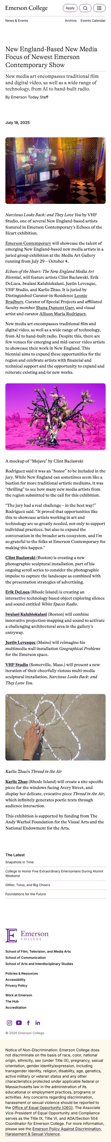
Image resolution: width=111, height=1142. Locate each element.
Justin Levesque (20, 642)
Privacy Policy (16, 985)
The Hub (12, 1001)
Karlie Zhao (16, 781)
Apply (70, 8)
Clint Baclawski (20, 557)
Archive (71, 21)
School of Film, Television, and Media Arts (38, 951)
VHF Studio (16, 664)
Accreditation (15, 1007)
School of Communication (25, 958)
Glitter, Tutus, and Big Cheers (27, 885)
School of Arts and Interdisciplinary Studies (39, 964)
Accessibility (15, 980)
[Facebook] (28, 1023)
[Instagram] (9, 1023)
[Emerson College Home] (26, 8)
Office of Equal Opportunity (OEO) (42, 1108)
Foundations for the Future (25, 894)
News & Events (16, 21)
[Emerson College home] (55, 935)
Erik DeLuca (17, 592)
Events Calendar (93, 21)
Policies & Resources (21, 973)
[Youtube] (19, 1023)
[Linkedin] (38, 1023)
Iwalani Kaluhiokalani (26, 614)
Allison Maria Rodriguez (62, 313)
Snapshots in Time (19, 862)
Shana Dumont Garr (55, 307)
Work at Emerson (18, 995)
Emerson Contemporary (28, 243)
